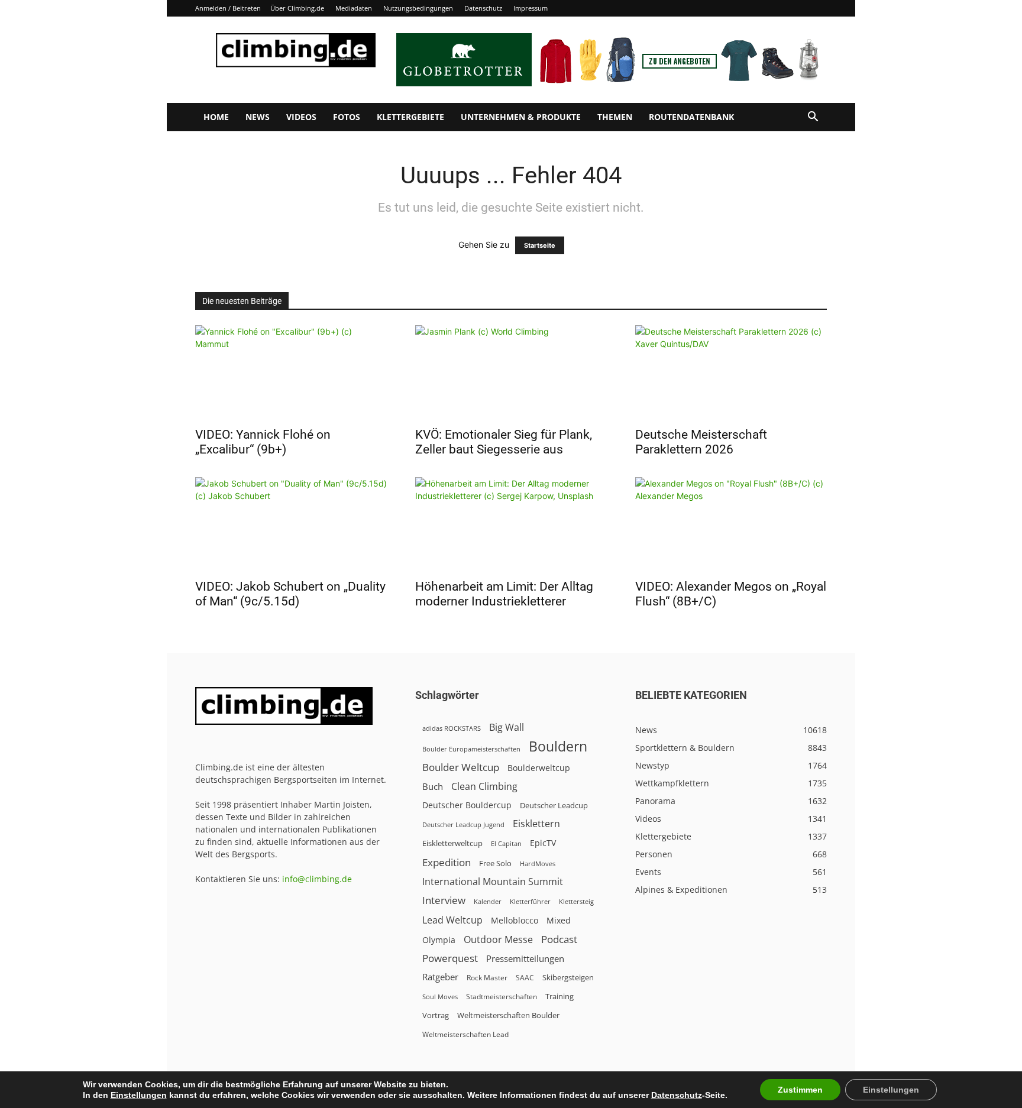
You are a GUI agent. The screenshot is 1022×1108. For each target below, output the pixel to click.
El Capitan (506, 844)
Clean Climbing (484, 786)
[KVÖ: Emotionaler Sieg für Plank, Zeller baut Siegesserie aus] (511, 372)
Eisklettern (536, 824)
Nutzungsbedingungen (418, 8)
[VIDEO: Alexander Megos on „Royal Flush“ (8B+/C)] (731, 524)
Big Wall (506, 727)
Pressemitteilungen (525, 958)
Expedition (446, 862)
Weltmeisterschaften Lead (465, 1034)
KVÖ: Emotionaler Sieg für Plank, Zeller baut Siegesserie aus (503, 441)
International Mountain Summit (492, 882)
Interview (443, 900)
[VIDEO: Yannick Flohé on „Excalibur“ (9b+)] (291, 372)
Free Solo (495, 863)
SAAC (525, 978)
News (257, 116)
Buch (432, 786)
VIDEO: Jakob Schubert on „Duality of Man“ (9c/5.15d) (290, 593)
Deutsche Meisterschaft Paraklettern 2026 (701, 441)
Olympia (438, 939)
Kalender (488, 901)
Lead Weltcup (452, 920)
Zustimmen (800, 1089)
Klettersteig (576, 901)
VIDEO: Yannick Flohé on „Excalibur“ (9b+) (263, 441)
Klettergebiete (410, 116)
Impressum (530, 8)
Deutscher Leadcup (554, 805)
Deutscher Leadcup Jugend (463, 824)
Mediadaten (353, 8)
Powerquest (450, 958)
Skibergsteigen (568, 977)
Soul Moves (440, 996)
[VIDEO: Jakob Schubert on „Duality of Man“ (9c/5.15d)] (291, 524)
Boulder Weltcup (460, 767)
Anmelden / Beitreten (228, 8)
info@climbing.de (317, 879)
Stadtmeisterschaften (501, 997)
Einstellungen (139, 1095)
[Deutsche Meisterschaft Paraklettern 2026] (731, 372)
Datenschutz (483, 8)
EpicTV (543, 842)
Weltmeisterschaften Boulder (508, 1015)
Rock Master (487, 978)
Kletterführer (530, 902)
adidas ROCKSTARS (451, 728)
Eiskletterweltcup (452, 843)
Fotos (346, 116)
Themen (614, 116)
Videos (301, 116)
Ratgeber (440, 977)
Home (216, 116)
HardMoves (537, 863)
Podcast (559, 939)
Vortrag (435, 1015)
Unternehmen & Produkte (521, 116)
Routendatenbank (691, 116)
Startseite (539, 245)
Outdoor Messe (498, 940)
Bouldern (558, 746)
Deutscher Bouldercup (467, 805)
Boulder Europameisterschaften (471, 748)
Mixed (558, 920)
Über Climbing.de (297, 8)
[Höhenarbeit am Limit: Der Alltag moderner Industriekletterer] (511, 524)
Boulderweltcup (538, 768)
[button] (812, 118)
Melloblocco (514, 920)
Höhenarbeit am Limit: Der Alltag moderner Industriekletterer (504, 593)
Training (559, 996)
